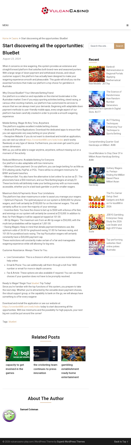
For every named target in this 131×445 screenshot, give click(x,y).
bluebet (35, 283)
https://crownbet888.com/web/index (44, 140)
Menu (6, 25)
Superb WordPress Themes (71, 441)
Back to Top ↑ (121, 441)
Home (6, 38)
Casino (15, 38)
